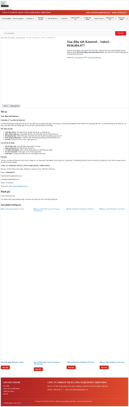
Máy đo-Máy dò (53, 18)
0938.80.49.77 (57, 389)
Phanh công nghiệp (122, 18)
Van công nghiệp (7, 18)
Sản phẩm (6, 386)
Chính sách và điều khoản (11, 388)
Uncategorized (20, 37)
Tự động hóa (30, 18)
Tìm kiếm (121, 33)
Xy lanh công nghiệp (87, 18)
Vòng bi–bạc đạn (99, 18)
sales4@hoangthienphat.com (79, 389)
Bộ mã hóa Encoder (42, 18)
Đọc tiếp (5, 367)
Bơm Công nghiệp (18, 18)
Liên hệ (5, 394)
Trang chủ (8, 9)
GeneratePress (25, 403)
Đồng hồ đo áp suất (111, 18)
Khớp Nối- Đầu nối (76, 18)
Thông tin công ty (8, 391)
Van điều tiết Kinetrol (94, 57)
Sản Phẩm (11, 37)
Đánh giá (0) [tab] (14, 106)
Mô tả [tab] (6, 106)
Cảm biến (64, 18)
